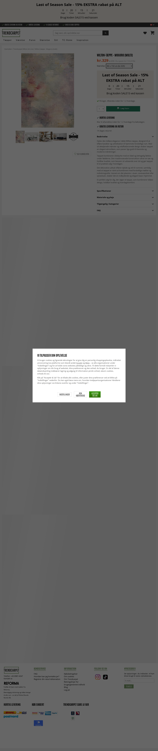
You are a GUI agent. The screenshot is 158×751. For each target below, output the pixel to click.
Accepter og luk (94, 394)
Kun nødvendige (80, 394)
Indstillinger (64, 394)
